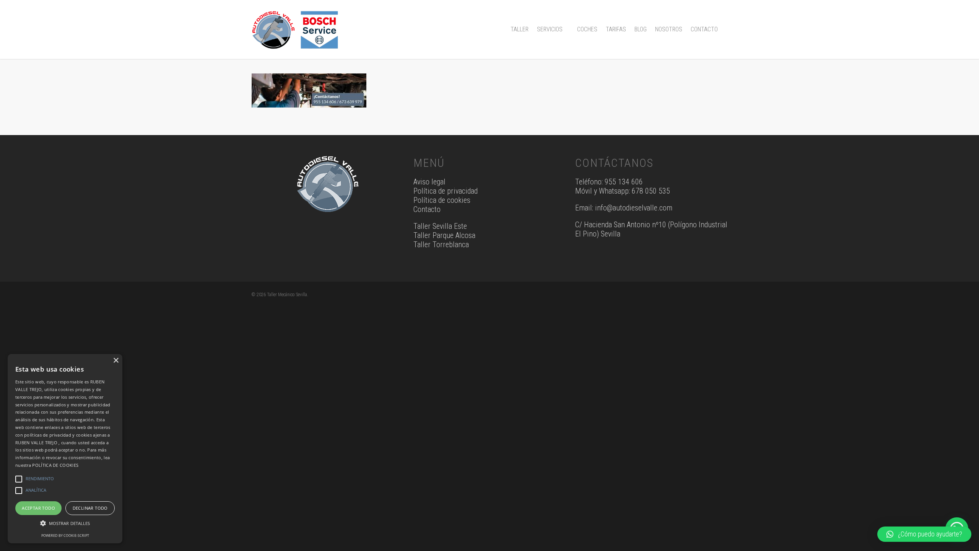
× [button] (116, 361)
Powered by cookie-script (65, 535)
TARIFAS (616, 29)
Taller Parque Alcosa (444, 235)
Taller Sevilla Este (440, 226)
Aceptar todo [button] (38, 508)
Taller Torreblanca (441, 244)
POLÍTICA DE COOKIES (55, 465)
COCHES (587, 29)
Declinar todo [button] (90, 508)
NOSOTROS (668, 29)
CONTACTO (704, 29)
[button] (924, 534)
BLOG (640, 29)
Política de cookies (441, 200)
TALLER (520, 29)
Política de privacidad (445, 191)
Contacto (427, 209)
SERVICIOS (550, 29)
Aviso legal (429, 181)
